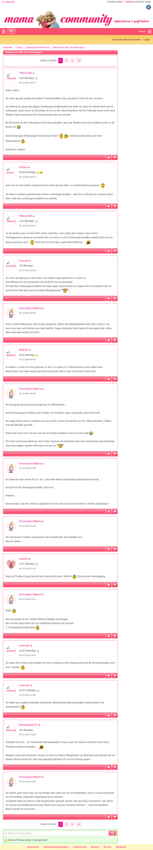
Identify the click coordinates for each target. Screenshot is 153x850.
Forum (19, 47)
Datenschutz (80, 847)
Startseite (7, 47)
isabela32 (24, 645)
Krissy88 (23, 260)
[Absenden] (11, 31)
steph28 (23, 558)
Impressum (33, 847)
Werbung (121, 847)
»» (78, 60)
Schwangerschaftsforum (37, 47)
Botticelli (23, 349)
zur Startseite (8, 2)
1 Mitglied (129, 1)
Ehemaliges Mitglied (30, 308)
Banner (95, 847)
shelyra (23, 167)
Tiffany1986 (25, 73)
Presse (107, 847)
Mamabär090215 (28, 725)
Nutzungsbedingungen (56, 847)
